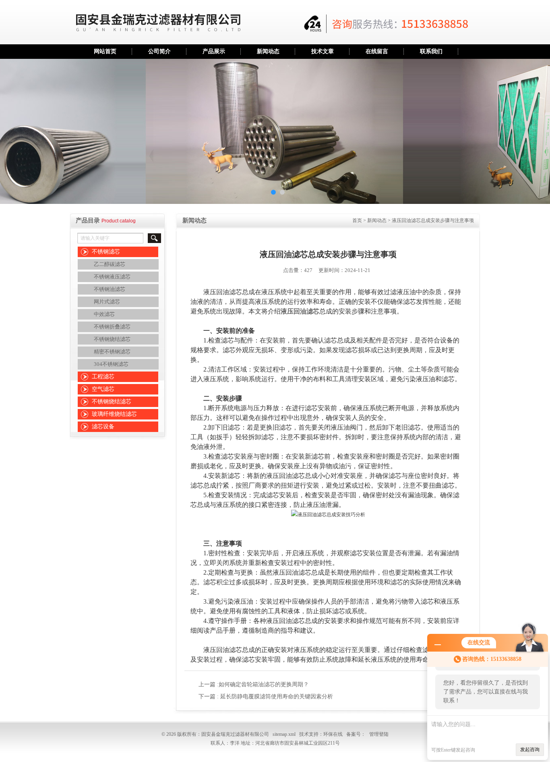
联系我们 (431, 51)
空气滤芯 (103, 389)
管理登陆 (379, 734)
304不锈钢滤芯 (111, 364)
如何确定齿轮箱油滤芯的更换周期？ (264, 684)
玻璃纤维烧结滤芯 (114, 414)
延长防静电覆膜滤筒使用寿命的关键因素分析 (276, 696)
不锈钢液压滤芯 (112, 277)
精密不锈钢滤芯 (112, 352)
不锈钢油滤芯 (109, 289)
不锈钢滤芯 (106, 252)
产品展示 (214, 51)
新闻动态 (268, 51)
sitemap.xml (284, 734)
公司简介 (159, 51)
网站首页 (105, 51)
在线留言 (377, 51)
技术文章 (322, 51)
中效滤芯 (104, 314)
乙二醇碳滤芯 (109, 264)
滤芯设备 (103, 427)
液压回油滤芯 (300, 311)
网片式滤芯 (107, 302)
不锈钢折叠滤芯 (112, 327)
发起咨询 (530, 749)
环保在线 (333, 734)
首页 (357, 220)
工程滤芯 (103, 377)
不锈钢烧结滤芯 (112, 339)
